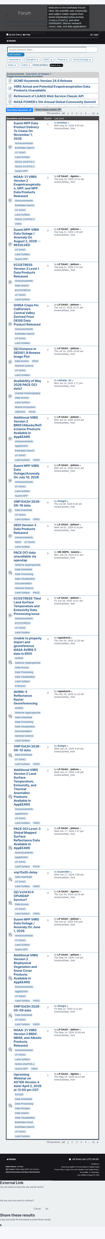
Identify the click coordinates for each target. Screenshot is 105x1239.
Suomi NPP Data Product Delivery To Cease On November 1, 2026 (26, 131)
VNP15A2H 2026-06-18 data (27, 503)
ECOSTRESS (22, 290)
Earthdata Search (24, 147)
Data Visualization (25, 578)
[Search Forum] (96, 48)
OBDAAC (20, 411)
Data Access (22, 361)
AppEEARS (21, 446)
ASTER (19, 1094)
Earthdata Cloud (24, 1122)
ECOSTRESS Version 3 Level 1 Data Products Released (26, 270)
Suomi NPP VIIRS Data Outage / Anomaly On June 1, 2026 (27, 925)
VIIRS (18, 224)
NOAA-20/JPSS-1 (25, 161)
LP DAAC (20, 152)
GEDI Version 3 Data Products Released (25, 529)
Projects (61, 59)
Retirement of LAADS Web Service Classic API (49, 96)
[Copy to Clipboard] (1, 1225)
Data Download (23, 510)
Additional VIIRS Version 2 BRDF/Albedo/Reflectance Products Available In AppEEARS (27, 427)
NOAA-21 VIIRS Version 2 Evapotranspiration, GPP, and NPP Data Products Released (27, 186)
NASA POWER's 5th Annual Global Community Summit (55, 102)
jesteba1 (62, 122)
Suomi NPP (21, 171)
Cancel (37, 1209)
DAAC (46, 59)
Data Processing (24, 574)
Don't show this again (15, 34)
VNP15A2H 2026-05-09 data (27, 1008)
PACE (32, 411)
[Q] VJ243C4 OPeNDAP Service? (24, 896)
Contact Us (95, 1164)
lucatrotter (63, 871)
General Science (24, 365)
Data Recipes (22, 1108)
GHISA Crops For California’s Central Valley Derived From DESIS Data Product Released (27, 314)
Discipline (31, 59)
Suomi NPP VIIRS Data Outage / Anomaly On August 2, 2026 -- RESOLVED (27, 237)
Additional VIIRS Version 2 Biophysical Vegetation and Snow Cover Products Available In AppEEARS (26, 968)
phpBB (72, 1167)
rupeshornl (63, 637)
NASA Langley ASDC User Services (27, 1169)
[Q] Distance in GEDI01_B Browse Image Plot (27, 352)
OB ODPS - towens (68, 552)
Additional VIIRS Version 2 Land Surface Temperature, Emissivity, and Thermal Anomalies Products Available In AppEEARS (26, 787)
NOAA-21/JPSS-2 (25, 166)
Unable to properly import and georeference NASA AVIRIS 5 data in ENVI (28, 646)
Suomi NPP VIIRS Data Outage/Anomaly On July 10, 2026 (27, 471)
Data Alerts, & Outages (37, 74)
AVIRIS (19, 658)
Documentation (23, 583)
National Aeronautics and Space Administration (23, 1172)
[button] (63, 113)
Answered (14, 59)
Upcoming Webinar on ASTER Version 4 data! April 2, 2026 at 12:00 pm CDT (27, 1082)
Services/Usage (81, 59)
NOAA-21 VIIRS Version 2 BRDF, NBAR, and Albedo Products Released (27, 1037)
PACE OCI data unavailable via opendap (25, 556)
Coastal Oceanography (27, 393)
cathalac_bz (64, 380)
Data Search (22, 285)
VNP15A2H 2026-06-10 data (27, 748)
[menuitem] (70, 1159)
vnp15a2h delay (25, 872)
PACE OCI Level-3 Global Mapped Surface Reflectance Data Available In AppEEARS (27, 838)
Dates (11, 65)
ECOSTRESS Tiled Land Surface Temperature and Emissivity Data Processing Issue (27, 606)
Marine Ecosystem (25, 407)
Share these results (46, 109)
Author (24, 65)
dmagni (61, 501)
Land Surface (22, 157)
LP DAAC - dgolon (68, 176)
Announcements (24, 143)
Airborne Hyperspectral (27, 565)
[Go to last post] (69, 122)
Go (46, 1209)
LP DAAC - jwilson (68, 229)
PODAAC (20, 686)
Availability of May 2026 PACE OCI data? (27, 384)
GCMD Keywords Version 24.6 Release (43, 81)
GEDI (35, 361)
